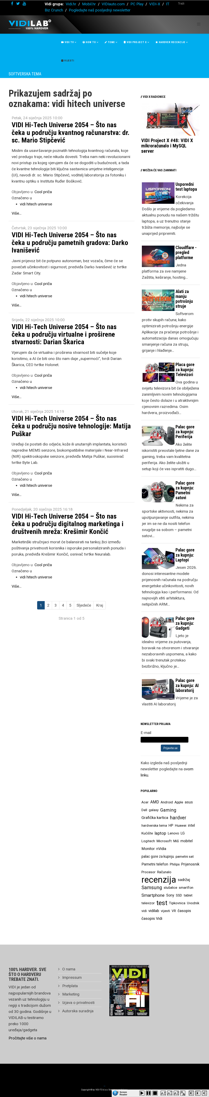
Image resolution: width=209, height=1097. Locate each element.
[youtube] (24, 3)
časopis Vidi (151, 918)
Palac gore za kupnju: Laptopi (185, 554)
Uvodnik (193, 903)
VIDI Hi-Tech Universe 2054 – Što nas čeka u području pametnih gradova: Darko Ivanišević (70, 242)
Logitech (148, 841)
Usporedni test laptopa (186, 187)
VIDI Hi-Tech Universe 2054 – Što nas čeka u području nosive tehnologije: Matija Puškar (71, 426)
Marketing (70, 994)
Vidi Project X (136, 42)
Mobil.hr (89, 4)
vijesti (165, 911)
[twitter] (18, 3)
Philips (175, 864)
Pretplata (69, 985)
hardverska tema (154, 825)
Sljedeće (84, 605)
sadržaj (184, 880)
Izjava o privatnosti (77, 1002)
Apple (179, 802)
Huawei (180, 825)
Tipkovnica (177, 903)
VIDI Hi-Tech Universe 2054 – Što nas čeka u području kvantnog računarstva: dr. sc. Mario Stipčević (70, 132)
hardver (178, 818)
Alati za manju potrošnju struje (184, 299)
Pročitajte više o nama (28, 1038)
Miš (176, 841)
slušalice (170, 887)
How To (90, 42)
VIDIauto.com (113, 4)
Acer (145, 802)
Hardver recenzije (171, 42)
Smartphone (153, 895)
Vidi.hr (71, 4)
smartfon (186, 887)
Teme (111, 42)
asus (189, 802)
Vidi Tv (69, 42)
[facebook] (12, 3)
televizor (148, 903)
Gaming (168, 810)
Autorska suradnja (77, 1011)
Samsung (151, 887)
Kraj (99, 605)
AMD (154, 802)
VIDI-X (155, 4)
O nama (68, 969)
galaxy (154, 810)
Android (167, 802)
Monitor (148, 848)
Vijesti (68, 60)
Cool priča (43, 191)
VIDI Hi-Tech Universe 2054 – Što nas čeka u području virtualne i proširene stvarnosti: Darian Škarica (64, 334)
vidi (144, 911)
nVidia (161, 848)
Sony (170, 895)
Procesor (148, 872)
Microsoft (164, 841)
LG (183, 833)
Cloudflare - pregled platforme (186, 252)
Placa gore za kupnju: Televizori (185, 369)
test (161, 903)
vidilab (153, 910)
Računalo (164, 872)
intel (191, 825)
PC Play (136, 4)
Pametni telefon (154, 864)
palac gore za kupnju (157, 856)
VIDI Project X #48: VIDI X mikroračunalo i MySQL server (167, 146)
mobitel (186, 841)
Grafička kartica (154, 817)
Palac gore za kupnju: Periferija (185, 431)
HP (171, 825)
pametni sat (185, 856)
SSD (179, 895)
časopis (184, 910)
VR (174, 911)
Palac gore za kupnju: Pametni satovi (185, 490)
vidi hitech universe (36, 204)
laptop (160, 833)
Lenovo (173, 833)
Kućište (147, 833)
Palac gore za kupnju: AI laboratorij (187, 685)
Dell (144, 810)
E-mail (146, 732)
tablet (188, 895)
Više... (16, 213)
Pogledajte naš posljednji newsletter (100, 10)
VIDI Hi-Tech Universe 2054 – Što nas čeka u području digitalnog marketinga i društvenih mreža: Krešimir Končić (67, 524)
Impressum (71, 977)
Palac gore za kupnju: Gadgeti (185, 623)
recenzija (158, 880)
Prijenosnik (190, 864)
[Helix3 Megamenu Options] (198, 24)
